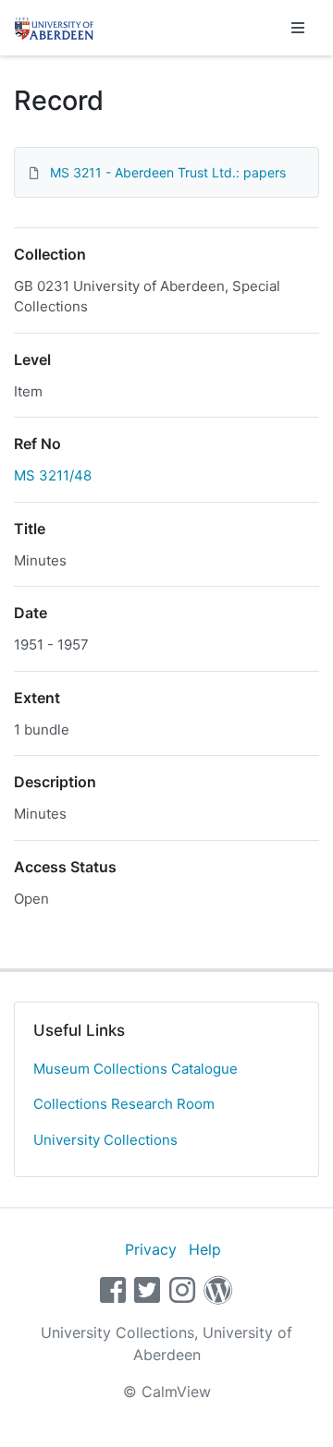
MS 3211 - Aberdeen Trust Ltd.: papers (168, 172)
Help (205, 1249)
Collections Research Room (124, 1104)
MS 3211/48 (53, 475)
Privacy (151, 1249)
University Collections (105, 1140)
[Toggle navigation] (298, 27)
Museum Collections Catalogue (135, 1068)
